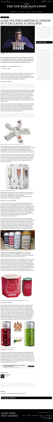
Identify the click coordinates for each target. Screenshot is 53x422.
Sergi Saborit (4, 66)
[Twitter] (2, 68)
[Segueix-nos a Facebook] (1, 1)
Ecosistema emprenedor (12, 393)
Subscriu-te (44, 1)
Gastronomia (4, 17)
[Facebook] (1, 68)
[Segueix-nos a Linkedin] (4, 1)
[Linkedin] (4, 68)
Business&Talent (22, 393)
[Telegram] (7, 68)
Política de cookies (35, 415)
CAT (50, 1)
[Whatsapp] (6, 68)
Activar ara (30, 366)
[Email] (9, 68)
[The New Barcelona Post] (9, 414)
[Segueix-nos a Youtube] (7, 1)
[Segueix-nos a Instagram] (6, 1)
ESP (51, 1)
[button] (48, 1)
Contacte (24, 415)
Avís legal (41, 415)
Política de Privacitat (48, 415)
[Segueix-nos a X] (2, 1)
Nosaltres (28, 415)
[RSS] (9, 1)
